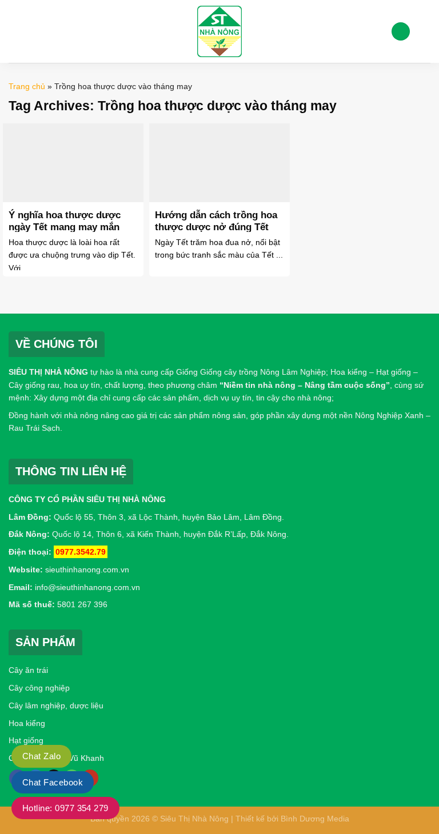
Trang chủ (27, 86)
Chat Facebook (52, 782)
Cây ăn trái (28, 670)
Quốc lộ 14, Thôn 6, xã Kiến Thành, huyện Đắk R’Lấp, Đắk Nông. (169, 534)
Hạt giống (26, 740)
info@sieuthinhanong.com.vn (87, 587)
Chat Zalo (41, 756)
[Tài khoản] (401, 31)
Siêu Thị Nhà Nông (194, 818)
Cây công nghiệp (39, 687)
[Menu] (15, 31)
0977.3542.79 (80, 551)
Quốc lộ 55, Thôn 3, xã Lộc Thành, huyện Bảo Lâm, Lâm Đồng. (169, 517)
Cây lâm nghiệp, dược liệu (56, 705)
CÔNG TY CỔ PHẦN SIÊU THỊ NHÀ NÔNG (87, 499)
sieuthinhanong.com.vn (87, 569)
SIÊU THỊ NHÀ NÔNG (48, 371)
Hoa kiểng (27, 723)
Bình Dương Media (315, 818)
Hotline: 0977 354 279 (65, 808)
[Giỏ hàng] (424, 31)
